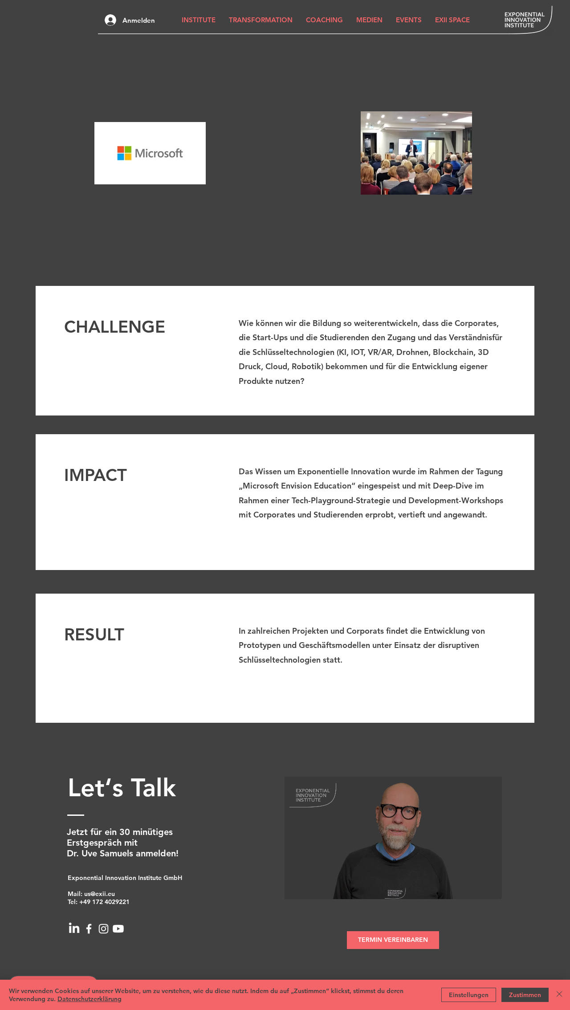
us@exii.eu (99, 894)
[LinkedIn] (74, 928)
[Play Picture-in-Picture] (474, 887)
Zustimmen (525, 995)
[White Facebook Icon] (88, 928)
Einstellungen (469, 995)
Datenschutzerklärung (89, 999)
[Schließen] (559, 995)
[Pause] (296, 887)
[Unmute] (311, 887)
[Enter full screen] (490, 887)
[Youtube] (118, 928)
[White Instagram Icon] (103, 928)
